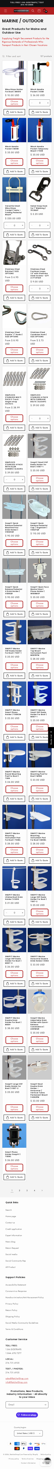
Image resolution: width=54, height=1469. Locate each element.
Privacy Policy (12, 1303)
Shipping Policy (13, 1316)
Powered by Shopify (30, 1454)
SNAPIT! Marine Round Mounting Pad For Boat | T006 (13, 775)
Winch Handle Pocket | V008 (37, 90)
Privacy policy (14, 1459)
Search (9, 1210)
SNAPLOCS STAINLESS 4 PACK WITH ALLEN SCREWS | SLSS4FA (14, 465)
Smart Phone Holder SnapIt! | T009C (12, 1154)
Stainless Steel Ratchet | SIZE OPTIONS (12, 271)
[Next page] (42, 1190)
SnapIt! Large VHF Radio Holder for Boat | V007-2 (14, 1086)
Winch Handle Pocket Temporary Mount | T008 (39, 148)
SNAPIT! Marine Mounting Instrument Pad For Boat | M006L (38, 836)
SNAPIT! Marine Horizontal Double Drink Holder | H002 (39, 958)
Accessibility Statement (16, 1284)
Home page (11, 1216)
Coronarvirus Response (16, 1291)
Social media (11, 1254)
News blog (10, 1241)
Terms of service (28, 1459)
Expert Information (14, 1235)
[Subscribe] (45, 1404)
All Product (11, 1267)
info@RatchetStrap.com (17, 1382)
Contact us (10, 1222)
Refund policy (46, 1454)
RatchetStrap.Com (16, 1454)
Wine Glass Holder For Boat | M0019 (14, 90)
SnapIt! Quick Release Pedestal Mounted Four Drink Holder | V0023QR (13, 527)
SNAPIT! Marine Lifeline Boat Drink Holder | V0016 (14, 897)
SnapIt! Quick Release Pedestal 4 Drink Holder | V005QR (13, 590)
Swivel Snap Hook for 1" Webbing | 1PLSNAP (38, 208)
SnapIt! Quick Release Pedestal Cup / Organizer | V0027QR (39, 526)
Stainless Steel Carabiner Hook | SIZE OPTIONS (38, 334)
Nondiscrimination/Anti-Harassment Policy (25, 1297)
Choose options (14, 102)
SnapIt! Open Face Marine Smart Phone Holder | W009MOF (39, 590)
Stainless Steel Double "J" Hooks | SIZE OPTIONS (14, 334)
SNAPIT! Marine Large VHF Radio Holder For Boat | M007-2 (13, 959)
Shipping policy (42, 1459)
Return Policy (11, 1310)
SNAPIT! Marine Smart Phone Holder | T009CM (13, 712)
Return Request (12, 1248)
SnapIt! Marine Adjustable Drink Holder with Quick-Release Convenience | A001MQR (39, 1023)
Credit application (14, 1229)
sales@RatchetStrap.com (17, 1378)
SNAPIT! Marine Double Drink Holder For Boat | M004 (13, 1021)
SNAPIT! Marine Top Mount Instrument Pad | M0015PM (38, 652)
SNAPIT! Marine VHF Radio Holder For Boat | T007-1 (13, 651)
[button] (5, 11)
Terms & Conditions (14, 1329)
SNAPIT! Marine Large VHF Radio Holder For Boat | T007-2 (38, 898)
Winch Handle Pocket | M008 (12, 147)
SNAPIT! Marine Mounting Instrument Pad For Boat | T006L (13, 836)
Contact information (28, 1463)
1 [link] (12, 1190)
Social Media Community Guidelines (22, 1322)
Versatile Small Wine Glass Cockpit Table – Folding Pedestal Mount (13, 210)
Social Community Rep (16, 1260)
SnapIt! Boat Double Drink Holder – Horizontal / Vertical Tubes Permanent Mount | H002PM (39, 1090)
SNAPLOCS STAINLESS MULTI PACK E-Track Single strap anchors (13, 399)
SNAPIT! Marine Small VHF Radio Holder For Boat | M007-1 (38, 713)
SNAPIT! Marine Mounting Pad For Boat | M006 (38, 774)
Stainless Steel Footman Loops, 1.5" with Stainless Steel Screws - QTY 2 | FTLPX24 (39, 273)
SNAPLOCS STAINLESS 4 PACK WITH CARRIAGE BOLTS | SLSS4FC (39, 398)
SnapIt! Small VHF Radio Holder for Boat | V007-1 (39, 464)
